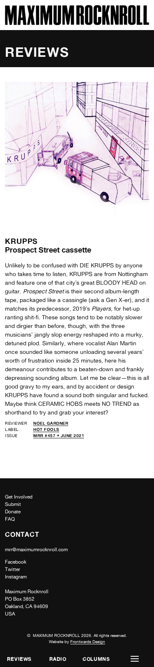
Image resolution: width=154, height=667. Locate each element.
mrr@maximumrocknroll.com (36, 549)
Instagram (16, 577)
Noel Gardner (50, 423)
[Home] (77, 23)
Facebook (15, 562)
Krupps (21, 241)
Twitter (12, 569)
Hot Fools (46, 429)
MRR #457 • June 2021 (58, 435)
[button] (134, 659)
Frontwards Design (87, 641)
